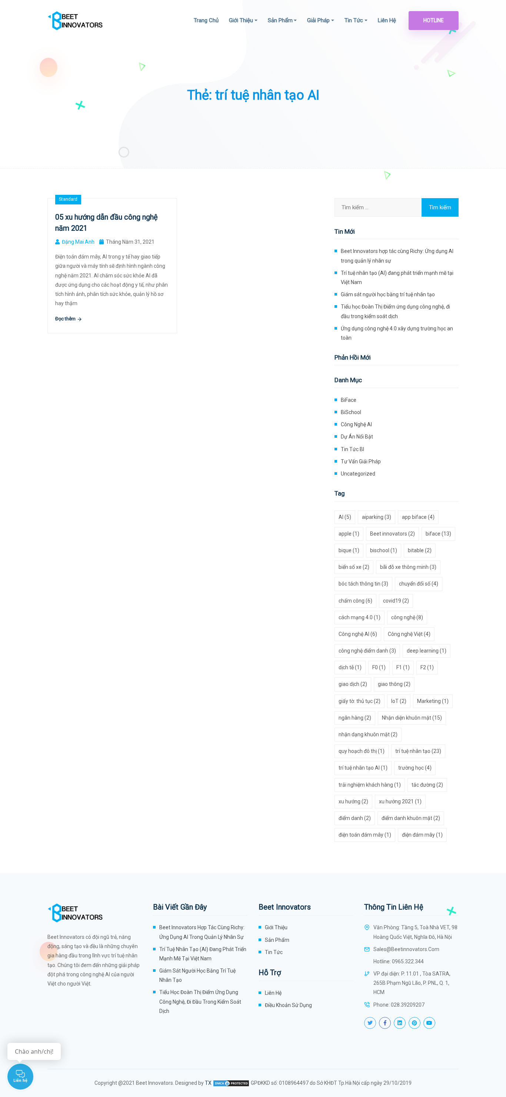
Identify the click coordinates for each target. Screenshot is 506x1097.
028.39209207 (408, 1005)
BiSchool (351, 412)
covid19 (396, 601)
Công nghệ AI (356, 424)
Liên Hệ (387, 20)
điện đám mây (422, 835)
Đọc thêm (66, 318)
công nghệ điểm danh (367, 651)
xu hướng (353, 801)
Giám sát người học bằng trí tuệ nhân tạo (388, 294)
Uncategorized (358, 474)
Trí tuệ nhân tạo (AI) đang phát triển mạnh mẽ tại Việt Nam (397, 277)
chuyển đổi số (418, 584)
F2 (427, 667)
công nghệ (407, 617)
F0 (379, 667)
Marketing (433, 701)
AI (345, 517)
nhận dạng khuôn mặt (368, 734)
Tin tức (353, 20)
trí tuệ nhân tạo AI (363, 768)
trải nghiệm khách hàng (370, 785)
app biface (418, 517)
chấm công (355, 601)
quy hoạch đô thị (362, 751)
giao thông (394, 684)
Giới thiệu (241, 20)
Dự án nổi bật (357, 437)
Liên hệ (273, 993)
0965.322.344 (408, 961)
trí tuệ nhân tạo (418, 751)
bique (349, 550)
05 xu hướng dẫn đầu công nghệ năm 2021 (106, 223)
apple (349, 534)
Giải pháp (318, 20)
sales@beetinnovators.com (406, 949)
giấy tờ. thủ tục (359, 701)
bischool (383, 550)
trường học (415, 768)
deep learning (426, 651)
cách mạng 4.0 (359, 617)
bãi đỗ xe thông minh (408, 567)
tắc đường (427, 785)
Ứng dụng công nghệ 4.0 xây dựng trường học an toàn (397, 333)
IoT (398, 701)
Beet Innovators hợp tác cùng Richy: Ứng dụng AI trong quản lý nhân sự (397, 255)
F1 (403, 667)
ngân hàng (355, 718)
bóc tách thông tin (363, 584)
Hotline (433, 20)
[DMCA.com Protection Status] (231, 1083)
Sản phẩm (280, 20)
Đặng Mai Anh (78, 242)
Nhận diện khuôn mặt (412, 718)
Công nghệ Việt (409, 634)
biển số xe (354, 567)
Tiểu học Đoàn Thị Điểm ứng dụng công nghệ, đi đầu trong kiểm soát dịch (395, 311)
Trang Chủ (206, 20)
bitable (420, 550)
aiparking (376, 517)
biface (438, 534)
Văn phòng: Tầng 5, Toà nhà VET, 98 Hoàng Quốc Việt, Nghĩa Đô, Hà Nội (415, 932)
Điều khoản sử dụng (288, 1005)
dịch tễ (350, 667)
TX (208, 1083)
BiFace (348, 400)
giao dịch (353, 684)
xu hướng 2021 (400, 801)
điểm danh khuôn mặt (411, 818)
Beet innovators (392, 534)
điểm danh (355, 818)
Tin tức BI (352, 449)
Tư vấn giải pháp (361, 461)
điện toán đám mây (365, 835)
